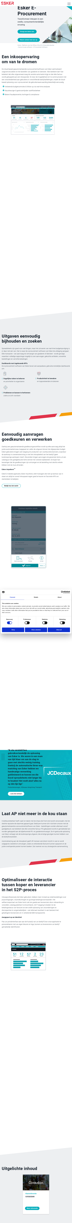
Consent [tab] (12, 597)
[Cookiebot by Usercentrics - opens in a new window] (62, 592)
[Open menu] (69, 4)
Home (19, 45)
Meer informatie (32, 1208)
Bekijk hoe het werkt (11, 486)
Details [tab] (36, 597)
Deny (13, 630)
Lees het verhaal (16, 794)
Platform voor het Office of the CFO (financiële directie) (38, 45)
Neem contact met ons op (28, 40)
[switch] (27, 622)
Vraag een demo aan (27, 31)
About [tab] (59, 597)
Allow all (59, 630)
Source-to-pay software (25, 47)
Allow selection (36, 630)
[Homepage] (7, 4)
